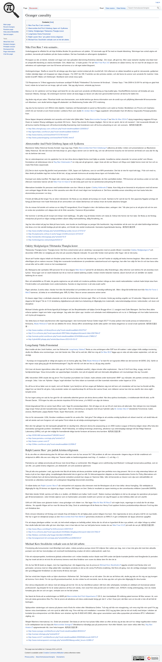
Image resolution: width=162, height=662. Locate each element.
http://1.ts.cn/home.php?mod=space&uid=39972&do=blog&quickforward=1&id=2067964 (63, 333)
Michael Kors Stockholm (109, 565)
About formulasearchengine (45, 657)
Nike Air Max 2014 (119, 119)
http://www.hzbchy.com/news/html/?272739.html (47, 135)
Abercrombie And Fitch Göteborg (92, 148)
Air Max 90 (105, 352)
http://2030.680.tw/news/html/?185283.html (45, 435)
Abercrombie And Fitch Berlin (72, 517)
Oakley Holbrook (98, 187)
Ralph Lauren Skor (48, 486)
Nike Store (79, 270)
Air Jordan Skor (88, 111)
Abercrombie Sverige (98, 119)
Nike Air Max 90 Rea (101, 502)
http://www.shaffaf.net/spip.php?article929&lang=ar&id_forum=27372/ (56, 231)
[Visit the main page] (11, 10)
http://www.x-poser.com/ (37, 441)
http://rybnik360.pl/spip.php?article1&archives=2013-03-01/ (51, 339)
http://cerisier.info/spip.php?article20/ (43, 634)
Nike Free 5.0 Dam (61, 182)
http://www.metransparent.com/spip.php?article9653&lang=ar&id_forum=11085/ (60, 640)
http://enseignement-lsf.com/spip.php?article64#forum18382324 (53, 538)
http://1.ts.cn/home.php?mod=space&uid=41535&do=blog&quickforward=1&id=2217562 (63, 532)
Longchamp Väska (76, 349)
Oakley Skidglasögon (139, 250)
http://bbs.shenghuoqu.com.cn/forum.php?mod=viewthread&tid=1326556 (57, 129)
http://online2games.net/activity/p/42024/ (44, 240)
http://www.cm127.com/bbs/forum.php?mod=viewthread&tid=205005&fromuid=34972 (62, 637)
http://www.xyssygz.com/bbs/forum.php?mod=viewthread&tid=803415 (56, 631)
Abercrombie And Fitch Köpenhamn (81, 596)
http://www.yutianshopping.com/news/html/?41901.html (50, 138)
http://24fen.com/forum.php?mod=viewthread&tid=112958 (51, 444)
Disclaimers (60, 657)
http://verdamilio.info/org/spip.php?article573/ (46, 237)
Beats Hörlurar (40, 324)
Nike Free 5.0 (118, 525)
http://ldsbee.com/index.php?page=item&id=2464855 (49, 535)
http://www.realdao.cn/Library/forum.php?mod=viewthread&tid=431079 (56, 330)
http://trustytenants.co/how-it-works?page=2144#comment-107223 (55, 234)
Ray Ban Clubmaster (62, 162)
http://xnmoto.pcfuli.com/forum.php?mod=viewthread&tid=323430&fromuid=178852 (61, 336)
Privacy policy (29, 657)
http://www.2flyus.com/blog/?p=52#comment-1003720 (49, 529)
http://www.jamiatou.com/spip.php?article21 (45, 438)
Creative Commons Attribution (53, 653)
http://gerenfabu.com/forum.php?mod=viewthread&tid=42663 (52, 132)
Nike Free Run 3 (101, 63)
